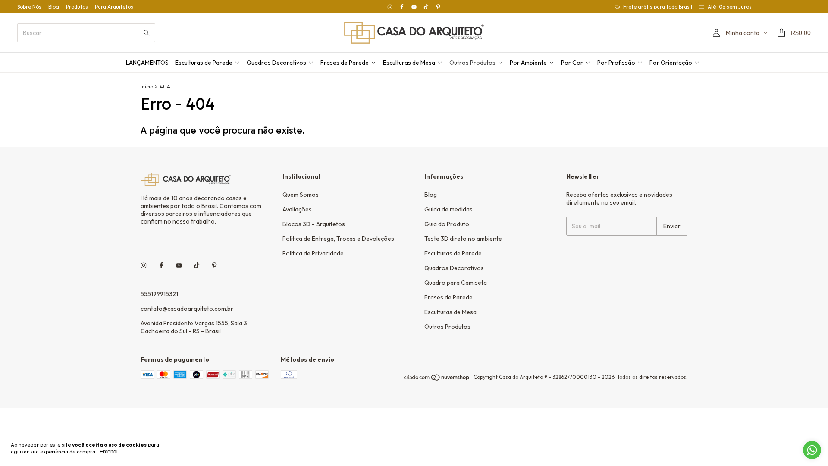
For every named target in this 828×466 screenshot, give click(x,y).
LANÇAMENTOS (147, 62)
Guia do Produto (446, 224)
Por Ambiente (528, 62)
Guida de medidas (448, 209)
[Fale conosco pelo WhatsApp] (812, 450)
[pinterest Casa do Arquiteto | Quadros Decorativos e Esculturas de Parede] (438, 6)
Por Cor (572, 62)
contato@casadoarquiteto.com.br (187, 308)
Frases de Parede (344, 62)
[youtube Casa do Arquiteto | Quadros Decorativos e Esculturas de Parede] (414, 6)
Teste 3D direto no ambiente (463, 238)
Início (147, 86)
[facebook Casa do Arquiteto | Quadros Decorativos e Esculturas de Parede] (402, 6)
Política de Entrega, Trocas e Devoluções (338, 238)
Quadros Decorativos (276, 62)
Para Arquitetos (114, 6)
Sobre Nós (29, 6)
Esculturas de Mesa (409, 62)
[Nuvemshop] (437, 379)
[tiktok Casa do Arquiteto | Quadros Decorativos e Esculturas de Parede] (426, 6)
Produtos (77, 6)
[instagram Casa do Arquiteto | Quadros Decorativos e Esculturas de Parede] (389, 6)
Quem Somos (300, 194)
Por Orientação (670, 62)
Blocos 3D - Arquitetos (313, 224)
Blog (53, 6)
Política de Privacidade (313, 253)
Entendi (109, 452)
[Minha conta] (716, 33)
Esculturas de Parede (203, 62)
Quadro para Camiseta (455, 283)
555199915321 (159, 294)
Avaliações (297, 209)
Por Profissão (616, 62)
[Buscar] (146, 32)
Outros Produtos (472, 62)
